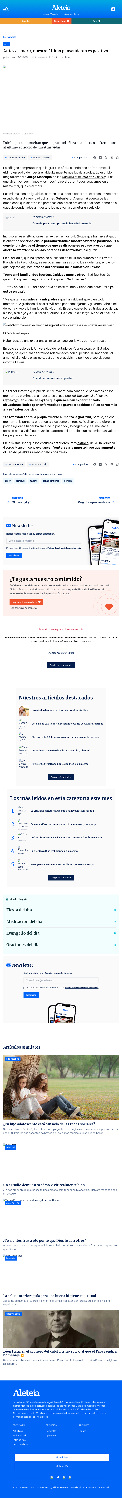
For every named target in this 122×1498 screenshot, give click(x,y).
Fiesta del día (19, 909)
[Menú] (21, 9)
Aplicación (51, 1435)
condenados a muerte (31, 207)
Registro (26, 20)
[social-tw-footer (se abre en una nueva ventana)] (64, 1477)
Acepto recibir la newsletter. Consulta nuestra (45, 548)
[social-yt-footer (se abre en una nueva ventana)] (52, 1477)
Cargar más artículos (61, 777)
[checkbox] (7, 548)
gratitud (20, 480)
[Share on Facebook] (94, 157)
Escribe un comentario (61, 665)
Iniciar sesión (62, 1466)
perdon (68, 480)
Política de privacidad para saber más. (64, 548)
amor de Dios (12, 1203)
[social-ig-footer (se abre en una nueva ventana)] (70, 1477)
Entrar (71, 652)
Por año (82, 1431)
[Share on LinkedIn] (100, 157)
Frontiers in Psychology (20, 262)
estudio (83, 443)
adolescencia (12, 1058)
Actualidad (18, 1431)
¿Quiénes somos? (59, 1487)
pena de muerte (51, 480)
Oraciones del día (23, 944)
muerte (33, 480)
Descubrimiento (20, 1444)
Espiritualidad (19, 1435)
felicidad (10, 1147)
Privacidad (104, 1487)
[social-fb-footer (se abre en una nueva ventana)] (58, 1477)
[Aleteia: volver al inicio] (61, 7)
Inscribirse (14, 555)
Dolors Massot (39, 57)
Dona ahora (59, 20)
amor (8, 480)
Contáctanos (89, 1487)
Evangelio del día (23, 933)
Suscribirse (62, 1457)
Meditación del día (24, 921)
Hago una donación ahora (24, 602)
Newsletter (51, 1431)
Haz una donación (39, 1487)
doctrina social (13, 1313)
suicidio (94, 207)
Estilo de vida (9, 36)
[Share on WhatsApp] (117, 157)
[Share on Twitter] (106, 157)
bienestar (11, 1258)
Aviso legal (76, 1487)
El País (19, 362)
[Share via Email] (112, 157)
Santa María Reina (71, 14)
